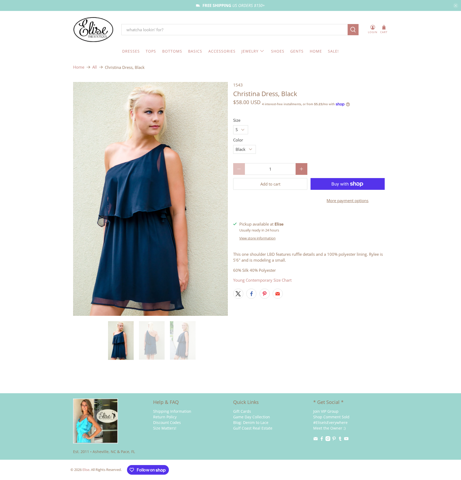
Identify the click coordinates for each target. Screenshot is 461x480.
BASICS (195, 51)
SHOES (277, 51)
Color (238, 140)
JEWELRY (250, 51)
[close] (455, 5)
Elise (85, 469)
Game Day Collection (251, 416)
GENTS (297, 51)
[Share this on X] (238, 294)
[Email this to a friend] (278, 294)
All (94, 67)
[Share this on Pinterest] (265, 294)
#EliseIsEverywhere (330, 422)
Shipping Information (172, 411)
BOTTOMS (172, 51)
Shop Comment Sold (331, 416)
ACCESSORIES (222, 51)
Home (78, 67)
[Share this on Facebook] (251, 294)
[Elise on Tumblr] (340, 439)
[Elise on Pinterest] (334, 439)
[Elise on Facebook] (321, 439)
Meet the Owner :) (329, 428)
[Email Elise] (315, 439)
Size (236, 120)
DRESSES (131, 51)
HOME (316, 51)
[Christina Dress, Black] (150, 199)
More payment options (347, 200)
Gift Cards (242, 411)
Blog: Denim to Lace (250, 422)
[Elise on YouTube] (346, 439)
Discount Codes (167, 422)
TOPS (151, 51)
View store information (257, 238)
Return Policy (165, 416)
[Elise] (93, 29)
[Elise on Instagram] (327, 439)
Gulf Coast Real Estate (252, 428)
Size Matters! (164, 428)
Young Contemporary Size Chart (262, 280)
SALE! (333, 51)
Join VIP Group (326, 411)
